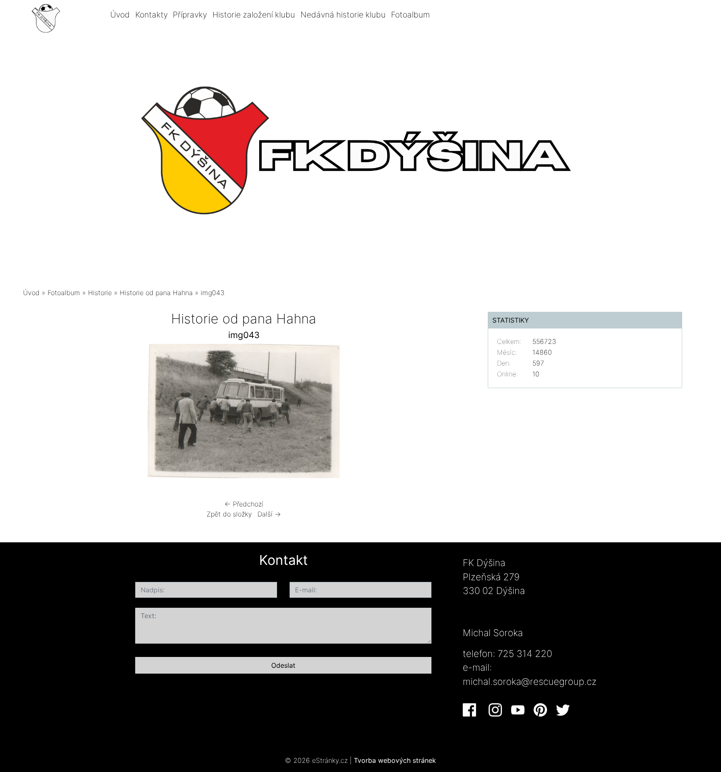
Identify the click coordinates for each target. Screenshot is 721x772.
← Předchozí (243, 504)
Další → (269, 514)
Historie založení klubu (253, 15)
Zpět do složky (229, 514)
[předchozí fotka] (36, 413)
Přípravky (190, 15)
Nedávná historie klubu (343, 15)
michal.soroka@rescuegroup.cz (530, 681)
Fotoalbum (410, 15)
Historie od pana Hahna (156, 292)
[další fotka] (451, 413)
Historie (100, 292)
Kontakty (151, 15)
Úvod (120, 15)
